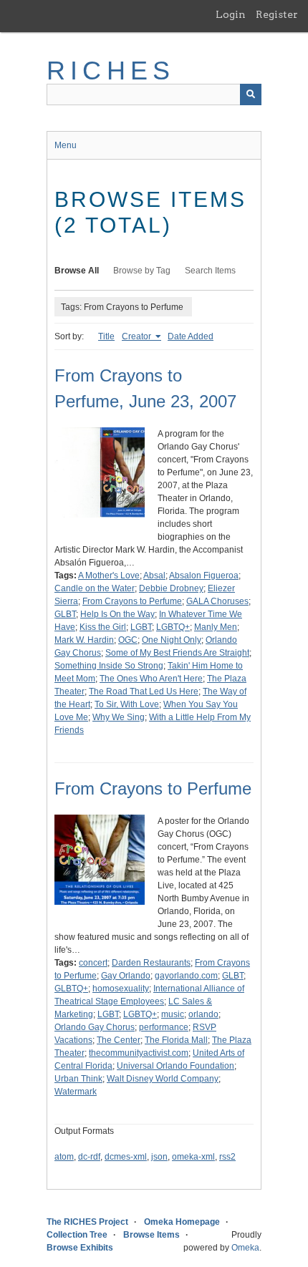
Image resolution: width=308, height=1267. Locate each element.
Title (106, 336)
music (172, 1014)
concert (93, 963)
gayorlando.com (186, 976)
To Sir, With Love (127, 704)
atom (64, 1157)
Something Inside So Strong (108, 666)
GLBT (65, 614)
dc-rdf (89, 1157)
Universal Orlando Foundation (175, 1066)
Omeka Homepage (182, 1222)
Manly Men (215, 627)
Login (231, 14)
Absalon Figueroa (204, 576)
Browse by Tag (141, 271)
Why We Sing (118, 717)
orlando (203, 1014)
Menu (65, 145)
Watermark (75, 1092)
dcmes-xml (126, 1157)
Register (277, 14)
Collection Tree (77, 1235)
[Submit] (250, 94)
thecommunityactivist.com (138, 1053)
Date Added (190, 336)
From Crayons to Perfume (132, 601)
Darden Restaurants (151, 963)
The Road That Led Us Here (143, 691)
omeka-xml (193, 1157)
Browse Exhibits (80, 1248)
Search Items (210, 271)
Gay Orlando (125, 976)
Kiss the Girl (103, 627)
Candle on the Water (94, 588)
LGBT (141, 627)
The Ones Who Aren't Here (151, 679)
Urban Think (78, 1079)
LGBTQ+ (173, 627)
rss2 (227, 1157)
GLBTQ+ (71, 989)
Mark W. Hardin (84, 640)
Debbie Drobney (171, 588)
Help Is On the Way (117, 614)
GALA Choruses (217, 601)
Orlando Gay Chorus (94, 1027)
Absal (154, 576)
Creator (137, 336)
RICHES (111, 70)
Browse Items (151, 1235)
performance (163, 1027)
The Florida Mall (176, 1040)
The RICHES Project (87, 1222)
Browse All (76, 271)
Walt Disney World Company (162, 1079)
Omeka (245, 1248)
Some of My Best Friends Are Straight (177, 653)
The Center (118, 1040)
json (159, 1157)
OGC (128, 640)
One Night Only (171, 640)
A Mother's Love (109, 576)
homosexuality (120, 989)
